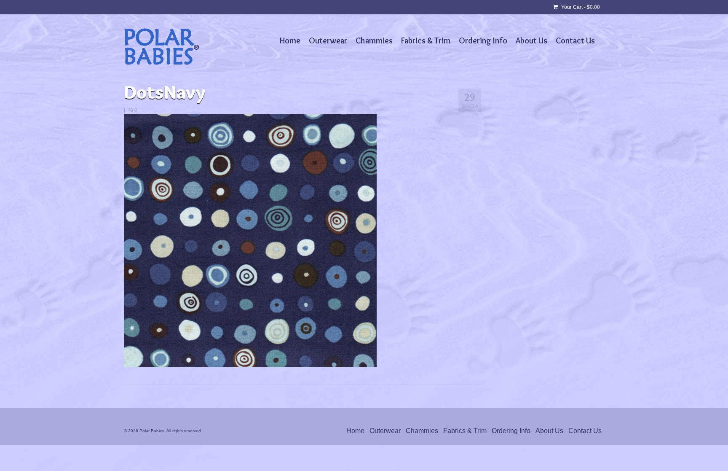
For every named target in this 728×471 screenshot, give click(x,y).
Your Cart (580, 7)
